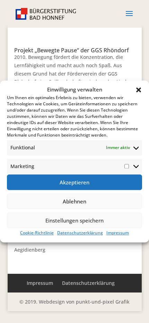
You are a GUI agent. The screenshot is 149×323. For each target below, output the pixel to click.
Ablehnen (74, 201)
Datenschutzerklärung (80, 233)
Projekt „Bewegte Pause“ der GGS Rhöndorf (71, 50)
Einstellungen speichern (74, 220)
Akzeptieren (74, 182)
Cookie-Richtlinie (37, 233)
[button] (138, 89)
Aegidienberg (29, 249)
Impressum (117, 233)
